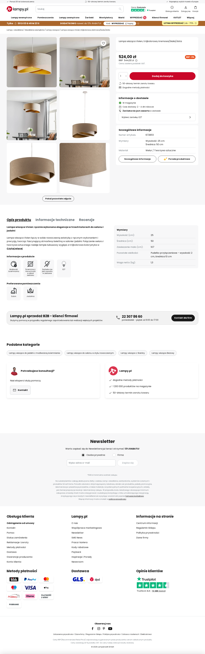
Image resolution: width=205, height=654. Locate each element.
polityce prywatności (117, 499)
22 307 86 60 (132, 316)
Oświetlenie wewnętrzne (34, 30)
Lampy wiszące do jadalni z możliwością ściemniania (34, 353)
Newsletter (78, 532)
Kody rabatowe (80, 547)
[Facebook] (94, 629)
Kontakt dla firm (183, 317)
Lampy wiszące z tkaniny (133, 353)
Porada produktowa (179, 159)
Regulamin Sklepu (145, 527)
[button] (32, 115)
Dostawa (11, 552)
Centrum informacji (147, 523)
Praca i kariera (79, 542)
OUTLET (177, 17)
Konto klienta (14, 561)
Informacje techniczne (55, 219)
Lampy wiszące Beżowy (163, 353)
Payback (76, 552)
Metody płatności (16, 547)
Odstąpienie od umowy (20, 523)
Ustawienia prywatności (63, 634)
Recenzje (86, 219)
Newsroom (77, 561)
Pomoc (11, 532)
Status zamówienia (17, 537)
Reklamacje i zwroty (18, 542)
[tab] (19, 220)
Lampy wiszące (52, 30)
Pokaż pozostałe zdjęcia (58, 198)
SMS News (77, 537)
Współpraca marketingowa (87, 527)
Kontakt (11, 527)
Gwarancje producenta (19, 557)
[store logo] (17, 9)
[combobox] (79, 9)
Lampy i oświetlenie (15, 30)
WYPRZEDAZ (119, 23)
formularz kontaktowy (135, 496)
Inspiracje (77, 557)
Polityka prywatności (147, 532)
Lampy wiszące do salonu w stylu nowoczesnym (90, 353)
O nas (75, 523)
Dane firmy (142, 537)
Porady (88, 557)
